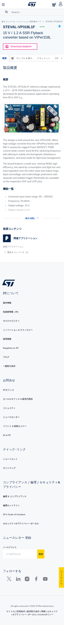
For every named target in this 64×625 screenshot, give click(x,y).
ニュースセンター (11, 417)
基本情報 (7, 303)
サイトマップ (9, 468)
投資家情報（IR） (11, 312)
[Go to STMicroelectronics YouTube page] (45, 579)
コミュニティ (9, 408)
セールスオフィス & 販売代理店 (18, 399)
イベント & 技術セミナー (14, 426)
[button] (3, 4)
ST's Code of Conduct (14, 514)
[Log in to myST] (61, 4)
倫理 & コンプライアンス (14, 496)
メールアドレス (10, 547)
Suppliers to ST (11, 348)
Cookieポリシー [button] (45, 614)
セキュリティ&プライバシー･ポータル (21, 523)
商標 (43, 611)
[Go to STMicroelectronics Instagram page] (27, 579)
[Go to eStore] (54, 4)
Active (42, 27)
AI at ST (7, 435)
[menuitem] (24, 252)
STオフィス (8, 390)
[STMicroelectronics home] (32, 4)
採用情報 (7, 339)
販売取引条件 (33, 611)
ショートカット (10, 459)
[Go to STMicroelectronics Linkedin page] (18, 579)
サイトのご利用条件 (16, 611)
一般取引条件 (9, 366)
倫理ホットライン (11, 505)
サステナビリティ (11, 321)
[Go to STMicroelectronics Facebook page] (36, 579)
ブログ (6, 357)
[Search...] (6, 12)
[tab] (4, 58)
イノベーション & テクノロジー (18, 330)
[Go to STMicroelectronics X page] (9, 579)
